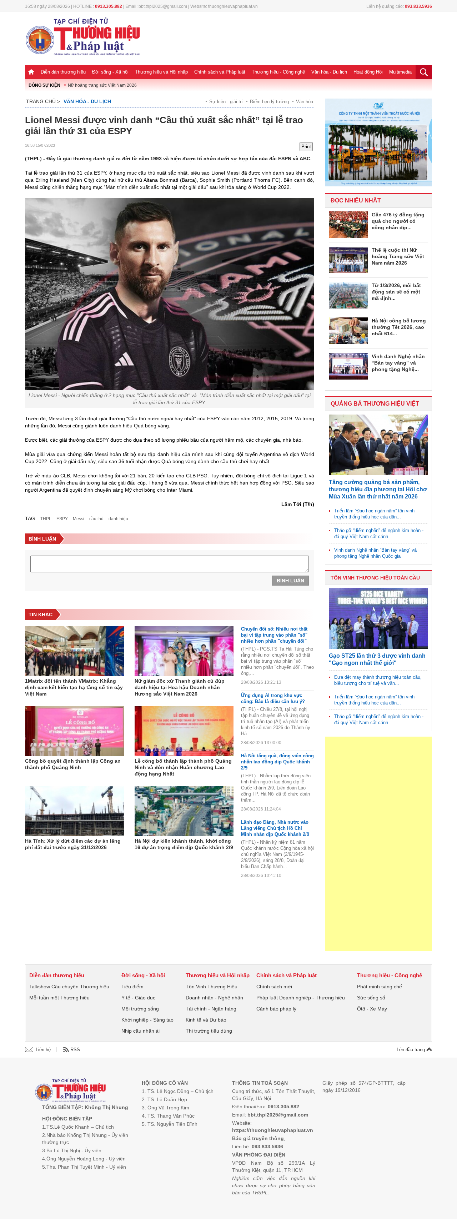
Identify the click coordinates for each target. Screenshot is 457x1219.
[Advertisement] (378, 844)
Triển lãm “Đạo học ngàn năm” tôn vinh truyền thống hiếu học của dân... (374, 514)
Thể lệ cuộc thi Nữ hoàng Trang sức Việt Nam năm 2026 (398, 256)
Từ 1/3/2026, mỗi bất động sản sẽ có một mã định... (396, 291)
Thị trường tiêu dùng (209, 1031)
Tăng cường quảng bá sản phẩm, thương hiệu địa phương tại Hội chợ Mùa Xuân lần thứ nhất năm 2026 (378, 489)
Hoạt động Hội (368, 72)
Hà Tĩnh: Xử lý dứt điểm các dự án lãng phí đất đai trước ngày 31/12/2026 (73, 844)
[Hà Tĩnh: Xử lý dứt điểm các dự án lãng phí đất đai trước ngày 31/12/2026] (74, 811)
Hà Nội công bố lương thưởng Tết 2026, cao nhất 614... (399, 327)
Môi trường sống (140, 1009)
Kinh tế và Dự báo (206, 1020)
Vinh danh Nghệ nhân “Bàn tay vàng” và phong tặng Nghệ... (398, 362)
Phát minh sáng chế (379, 986)
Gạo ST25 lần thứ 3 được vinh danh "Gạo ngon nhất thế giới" (377, 659)
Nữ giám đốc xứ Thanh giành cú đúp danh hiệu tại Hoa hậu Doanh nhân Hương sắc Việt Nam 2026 (180, 687)
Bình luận (290, 580)
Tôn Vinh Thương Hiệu (211, 986)
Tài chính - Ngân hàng (211, 1009)
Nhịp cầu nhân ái (140, 1031)
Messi (78, 518)
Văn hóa (304, 101)
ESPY (62, 518)
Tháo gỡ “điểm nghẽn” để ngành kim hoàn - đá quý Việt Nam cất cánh (378, 533)
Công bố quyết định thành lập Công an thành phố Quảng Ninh (73, 764)
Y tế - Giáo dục (138, 997)
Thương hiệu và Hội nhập (161, 72)
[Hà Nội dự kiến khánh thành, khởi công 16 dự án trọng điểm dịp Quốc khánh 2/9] (184, 811)
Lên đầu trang (411, 1049)
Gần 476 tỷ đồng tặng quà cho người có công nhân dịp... (398, 221)
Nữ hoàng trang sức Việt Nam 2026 (102, 85)
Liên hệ (43, 1049)
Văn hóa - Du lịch (329, 72)
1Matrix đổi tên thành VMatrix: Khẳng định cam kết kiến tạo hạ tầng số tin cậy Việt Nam (74, 687)
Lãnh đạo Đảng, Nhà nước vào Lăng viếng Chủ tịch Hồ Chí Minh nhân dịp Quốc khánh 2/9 (275, 828)
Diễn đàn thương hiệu (63, 72)
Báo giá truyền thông (258, 1138)
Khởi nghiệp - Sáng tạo (147, 1020)
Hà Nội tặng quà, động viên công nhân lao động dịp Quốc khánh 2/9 (277, 762)
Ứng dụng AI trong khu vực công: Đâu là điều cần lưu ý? (273, 698)
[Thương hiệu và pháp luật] (70, 1091)
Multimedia (400, 72)
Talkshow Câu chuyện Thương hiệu (69, 986)
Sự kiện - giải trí (226, 101)
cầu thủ (96, 518)
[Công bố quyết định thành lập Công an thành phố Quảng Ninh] (74, 731)
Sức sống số (371, 997)
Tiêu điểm (132, 986)
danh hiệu (118, 518)
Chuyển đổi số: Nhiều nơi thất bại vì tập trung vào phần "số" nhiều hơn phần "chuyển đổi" (274, 635)
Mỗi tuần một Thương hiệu (59, 997)
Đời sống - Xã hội (110, 72)
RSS (75, 1049)
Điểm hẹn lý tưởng (269, 101)
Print (306, 146)
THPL (45, 518)
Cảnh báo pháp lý (276, 1009)
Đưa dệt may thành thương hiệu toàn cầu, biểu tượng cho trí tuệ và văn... (378, 680)
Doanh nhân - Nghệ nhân (214, 997)
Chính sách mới (274, 986)
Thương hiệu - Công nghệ (278, 72)
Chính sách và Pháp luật (219, 72)
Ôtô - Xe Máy (372, 1009)
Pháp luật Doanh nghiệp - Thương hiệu (300, 997)
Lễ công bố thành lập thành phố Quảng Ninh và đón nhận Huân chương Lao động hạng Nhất (183, 767)
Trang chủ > (43, 101)
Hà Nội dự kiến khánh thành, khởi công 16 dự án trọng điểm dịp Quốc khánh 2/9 (184, 844)
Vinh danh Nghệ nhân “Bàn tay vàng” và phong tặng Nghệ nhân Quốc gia (375, 553)
